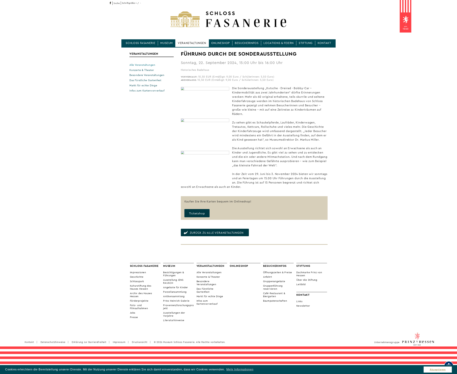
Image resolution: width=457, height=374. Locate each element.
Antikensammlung (174, 296)
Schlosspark (137, 281)
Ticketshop (197, 213)
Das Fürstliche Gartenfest (145, 80)
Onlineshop (220, 43)
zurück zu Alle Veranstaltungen (216, 232)
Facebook (110, 3)
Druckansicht (139, 342)
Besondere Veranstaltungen (146, 75)
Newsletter (303, 306)
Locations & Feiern (278, 43)
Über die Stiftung (306, 280)
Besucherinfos (246, 43)
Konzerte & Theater (141, 70)
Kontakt (324, 43)
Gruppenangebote (274, 281)
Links (299, 301)
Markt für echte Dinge (143, 85)
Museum (166, 43)
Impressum (119, 342)
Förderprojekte (139, 301)
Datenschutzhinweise (53, 342)
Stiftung (306, 43)
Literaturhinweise (173, 320)
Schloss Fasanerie (140, 43)
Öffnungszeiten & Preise (277, 272)
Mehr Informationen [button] (239, 369)
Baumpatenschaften (275, 301)
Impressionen (138, 272)
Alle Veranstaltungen (142, 65)
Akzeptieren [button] (438, 369)
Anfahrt (267, 277)
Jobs (132, 313)
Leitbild (300, 284)
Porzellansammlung (175, 292)
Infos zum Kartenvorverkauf (147, 91)
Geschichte (137, 277)
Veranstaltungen (192, 43)
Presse (134, 317)
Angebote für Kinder (175, 287)
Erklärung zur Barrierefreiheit (89, 342)
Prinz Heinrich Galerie (176, 301)
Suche (117, 3)
